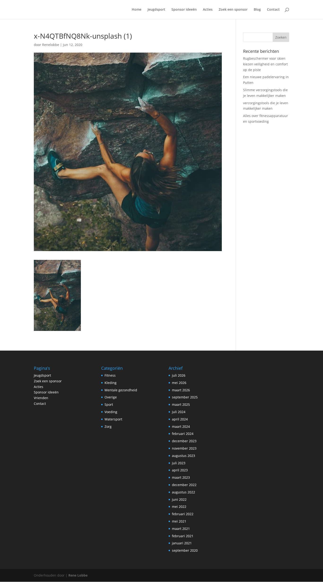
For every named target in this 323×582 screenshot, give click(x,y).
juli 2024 (178, 412)
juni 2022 (179, 499)
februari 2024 (182, 433)
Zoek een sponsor (233, 10)
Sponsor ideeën (184, 10)
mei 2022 (179, 506)
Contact (273, 10)
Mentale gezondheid (121, 390)
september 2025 (185, 397)
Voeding (111, 412)
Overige (111, 397)
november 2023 (184, 448)
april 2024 (180, 419)
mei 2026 (179, 382)
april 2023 (180, 470)
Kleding (111, 382)
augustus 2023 (183, 455)
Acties (208, 10)
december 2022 (184, 485)
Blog (257, 10)
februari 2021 (182, 536)
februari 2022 (182, 514)
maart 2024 (181, 426)
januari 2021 (182, 543)
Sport (109, 404)
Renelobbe (50, 44)
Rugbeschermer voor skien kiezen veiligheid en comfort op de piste (265, 64)
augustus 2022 (183, 492)
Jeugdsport (156, 10)
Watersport (113, 419)
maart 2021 (181, 528)
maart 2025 (181, 404)
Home (136, 10)
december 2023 (184, 441)
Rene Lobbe (77, 575)
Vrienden (41, 398)
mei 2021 (179, 521)
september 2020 (185, 550)
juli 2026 (178, 375)
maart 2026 (181, 390)
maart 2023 (181, 477)
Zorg (108, 426)
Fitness (110, 375)
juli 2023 (178, 463)
